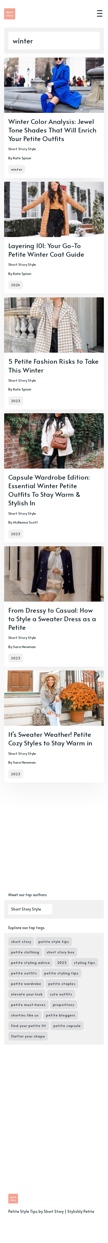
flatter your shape (28, 1036)
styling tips (84, 962)
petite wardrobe (26, 983)
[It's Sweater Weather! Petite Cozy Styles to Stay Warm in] (54, 726)
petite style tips (53, 941)
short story (21, 941)
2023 (15, 401)
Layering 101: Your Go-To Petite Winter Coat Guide (46, 250)
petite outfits (24, 973)
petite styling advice (30, 962)
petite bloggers (60, 1015)
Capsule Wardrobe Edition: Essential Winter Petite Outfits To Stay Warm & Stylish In (49, 490)
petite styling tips (61, 973)
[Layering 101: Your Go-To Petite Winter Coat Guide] (54, 237)
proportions (63, 1004)
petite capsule (67, 1025)
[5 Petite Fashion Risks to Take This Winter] (54, 353)
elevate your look (27, 994)
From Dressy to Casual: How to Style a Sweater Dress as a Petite (52, 618)
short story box (60, 952)
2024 (15, 285)
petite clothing (25, 952)
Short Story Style (22, 148)
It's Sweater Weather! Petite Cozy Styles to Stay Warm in (50, 738)
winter (16, 169)
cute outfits (61, 994)
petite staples (62, 983)
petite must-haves (28, 1004)
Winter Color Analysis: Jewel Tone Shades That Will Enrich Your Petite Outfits (52, 130)
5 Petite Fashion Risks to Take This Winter (53, 365)
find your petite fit (28, 1025)
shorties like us (25, 1015)
